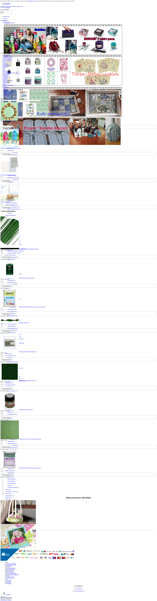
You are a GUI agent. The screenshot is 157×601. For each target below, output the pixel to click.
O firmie (9, 580)
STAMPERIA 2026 (7, 56)
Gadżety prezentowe (7, 73)
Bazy (4, 61)
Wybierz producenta (4, 99)
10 (3, 493)
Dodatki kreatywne (6, 65)
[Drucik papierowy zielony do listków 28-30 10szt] (9, 248)
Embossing (5, 67)
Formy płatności (11, 572)
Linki (9, 581)
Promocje (7, 96)
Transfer (4, 86)
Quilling (4, 88)
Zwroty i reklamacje (12, 563)
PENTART (7, 279)
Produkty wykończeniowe (8, 80)
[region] (78, 37)
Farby (4, 68)
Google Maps (8, 594)
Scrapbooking (5, 81)
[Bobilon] (62, 54)
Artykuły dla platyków (7, 93)
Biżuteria (4, 62)
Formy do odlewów (7, 71)
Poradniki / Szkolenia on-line (8, 91)
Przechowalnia (11, 570)
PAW (6, 440)
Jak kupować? (11, 578)
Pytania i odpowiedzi (12, 564)
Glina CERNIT (6, 75)
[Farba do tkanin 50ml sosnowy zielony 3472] (9, 380)
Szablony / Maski (6, 82)
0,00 (6, 352)
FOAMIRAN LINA (9, 250)
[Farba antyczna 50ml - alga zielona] (9, 409)
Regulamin (10, 565)
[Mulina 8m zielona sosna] (9, 322)
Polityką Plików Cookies (31, 1)
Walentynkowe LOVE (7, 89)
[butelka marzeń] (62, 144)
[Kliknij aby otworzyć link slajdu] (62, 117)
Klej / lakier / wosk (6, 77)
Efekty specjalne (6, 66)
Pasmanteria (5, 78)
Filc (3, 69)
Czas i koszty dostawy (12, 573)
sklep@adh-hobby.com (79, 590)
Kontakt (9, 582)
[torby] (62, 85)
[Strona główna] (6, 16)
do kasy (1, 9)
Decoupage (5, 63)
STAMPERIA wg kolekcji (8, 57)
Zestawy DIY (5, 90)
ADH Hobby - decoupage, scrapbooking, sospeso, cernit (11, 6)
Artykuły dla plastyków (7, 59)
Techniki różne (6, 87)
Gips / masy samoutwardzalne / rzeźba (10, 72)
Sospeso (4, 83)
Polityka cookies (11, 576)
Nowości (7, 94)
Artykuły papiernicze (7, 60)
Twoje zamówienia (11, 568)
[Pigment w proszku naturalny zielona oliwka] (9, 351)
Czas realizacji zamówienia (13, 574)
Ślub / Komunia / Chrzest (8, 85)
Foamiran (5, 70)
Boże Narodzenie (6, 55)
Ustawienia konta (11, 569)
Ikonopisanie (5, 76)
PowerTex (5, 79)
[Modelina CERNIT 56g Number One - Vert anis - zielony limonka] (9, 306)
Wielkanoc (5, 92)
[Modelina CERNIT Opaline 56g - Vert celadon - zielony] (9, 467)
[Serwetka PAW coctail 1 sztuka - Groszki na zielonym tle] (9, 438)
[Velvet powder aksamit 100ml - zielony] (9, 277)
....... (6, 323)
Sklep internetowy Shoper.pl (5, 599)
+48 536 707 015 (79, 588)
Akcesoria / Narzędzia (7, 58)
